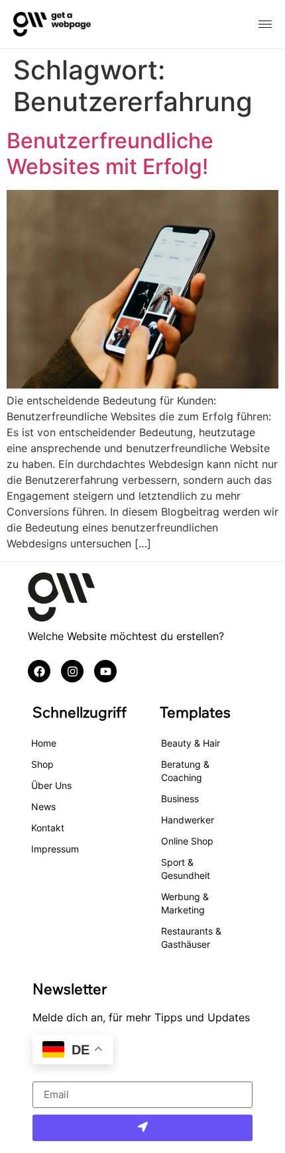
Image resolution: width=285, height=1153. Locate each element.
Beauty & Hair (190, 743)
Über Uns (51, 785)
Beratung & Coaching (185, 771)
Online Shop (187, 841)
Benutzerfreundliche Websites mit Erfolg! (110, 153)
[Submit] (142, 1128)
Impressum (55, 848)
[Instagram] (72, 671)
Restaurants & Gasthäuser (191, 937)
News (43, 806)
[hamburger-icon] (265, 24)
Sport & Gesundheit (185, 868)
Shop (42, 764)
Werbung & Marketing (185, 903)
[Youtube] (105, 671)
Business (180, 798)
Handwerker (187, 819)
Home (43, 743)
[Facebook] (39, 671)
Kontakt (47, 827)
